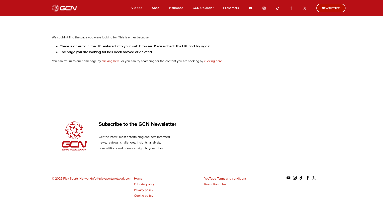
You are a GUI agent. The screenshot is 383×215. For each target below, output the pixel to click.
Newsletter (331, 8)
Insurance (176, 8)
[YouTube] (251, 8)
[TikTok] (278, 8)
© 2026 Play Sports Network (71, 178)
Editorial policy (144, 184)
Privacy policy (143, 190)
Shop (155, 8)
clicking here (111, 61)
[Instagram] (264, 8)
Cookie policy (143, 195)
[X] (305, 8)
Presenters (231, 8)
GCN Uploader (203, 8)
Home (138, 178)
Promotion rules (215, 184)
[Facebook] (291, 8)
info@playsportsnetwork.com (111, 178)
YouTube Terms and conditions (225, 178)
